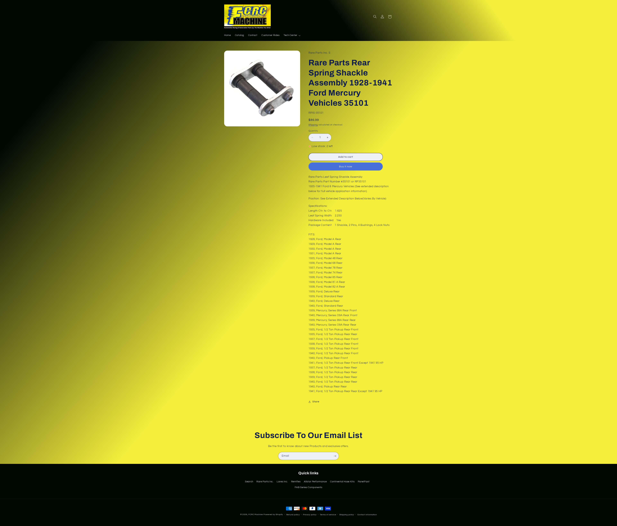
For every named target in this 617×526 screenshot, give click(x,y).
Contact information (367, 515)
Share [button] (315, 401)
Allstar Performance (315, 481)
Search (249, 481)
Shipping (313, 125)
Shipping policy (346, 515)
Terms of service (328, 515)
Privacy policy (310, 515)
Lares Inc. (282, 481)
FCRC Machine (255, 514)
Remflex (295, 481)
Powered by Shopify (273, 514)
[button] (292, 35)
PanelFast (364, 481)
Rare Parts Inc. (264, 481)
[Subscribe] (335, 456)
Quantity (313, 131)
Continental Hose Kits (342, 481)
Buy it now (345, 166)
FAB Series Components (308, 487)
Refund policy (293, 515)
